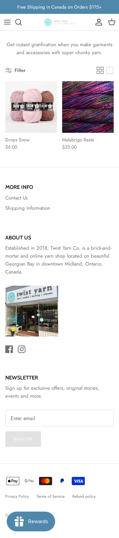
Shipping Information (27, 208)
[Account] (97, 22)
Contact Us (16, 197)
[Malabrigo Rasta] (88, 107)
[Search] (22, 22)
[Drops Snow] (31, 107)
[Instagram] (21, 349)
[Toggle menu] (7, 22)
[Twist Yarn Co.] (59, 22)
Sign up (23, 439)
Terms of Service (50, 496)
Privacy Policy (17, 496)
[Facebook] (9, 349)
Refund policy (84, 496)
